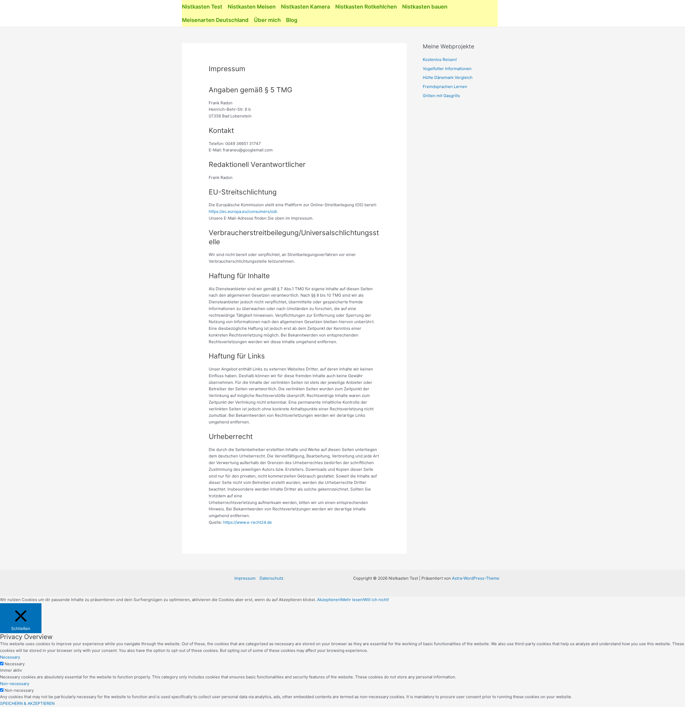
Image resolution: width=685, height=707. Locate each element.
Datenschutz (271, 578)
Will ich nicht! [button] (376, 599)
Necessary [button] (10, 657)
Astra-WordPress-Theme (475, 578)
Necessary (15, 663)
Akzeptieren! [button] (329, 599)
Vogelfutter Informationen (447, 68)
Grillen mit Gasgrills (441, 95)
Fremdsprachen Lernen (445, 86)
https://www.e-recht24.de (247, 522)
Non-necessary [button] (14, 683)
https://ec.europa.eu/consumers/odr (243, 211)
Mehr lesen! (352, 599)
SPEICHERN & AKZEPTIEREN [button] (27, 703)
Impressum (245, 578)
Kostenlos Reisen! (440, 59)
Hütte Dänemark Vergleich (448, 77)
